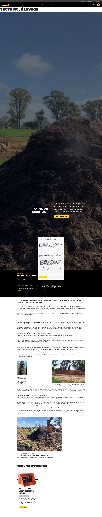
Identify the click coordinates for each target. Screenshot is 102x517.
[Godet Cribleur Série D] (27, 479)
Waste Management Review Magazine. (39, 455)
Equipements (18, 4)
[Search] (94, 4)
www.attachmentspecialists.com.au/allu (46, 457)
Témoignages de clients (41, 4)
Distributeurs (89, 1)
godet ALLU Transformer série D (25, 389)
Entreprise (82, 1)
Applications (28, 4)
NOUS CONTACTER (61, 216)
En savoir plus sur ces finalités (46, 273)
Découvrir (23, 507)
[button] (98, 4)
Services (51, 4)
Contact (59, 4)
